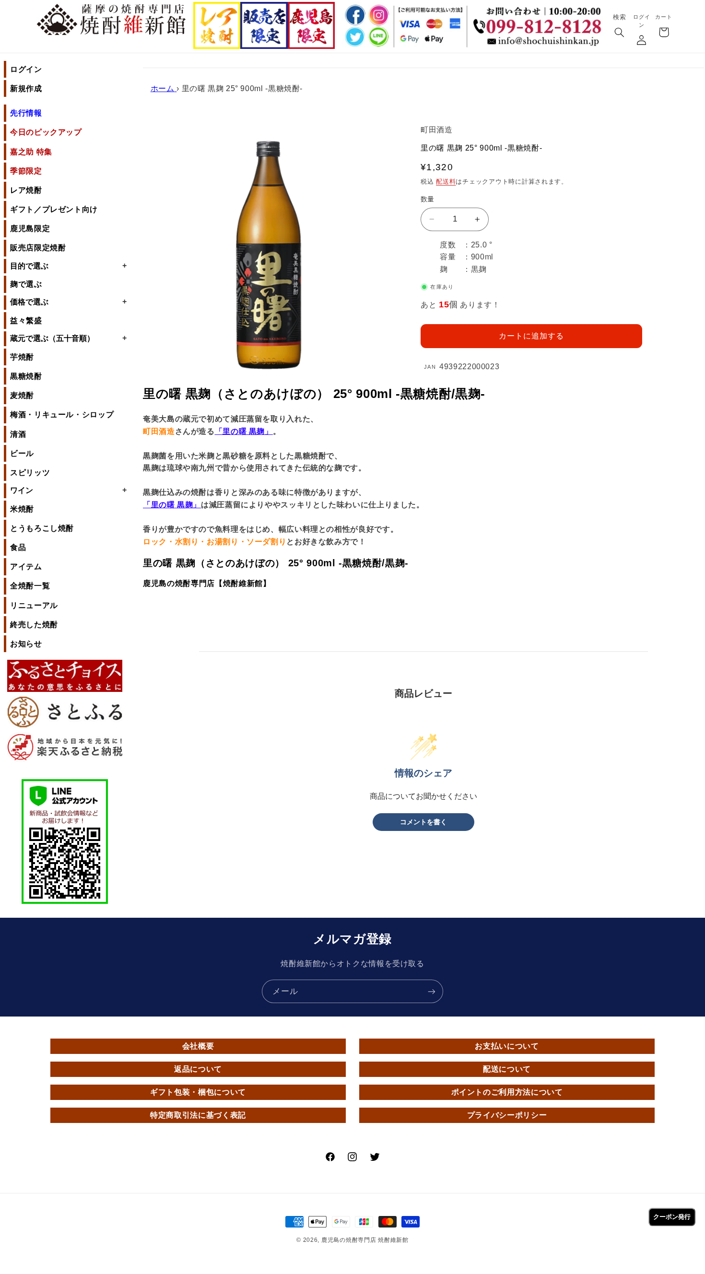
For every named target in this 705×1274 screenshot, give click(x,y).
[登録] (432, 991)
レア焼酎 (26, 190)
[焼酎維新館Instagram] (378, 14)
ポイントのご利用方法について (507, 1092)
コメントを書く (423, 822)
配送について (507, 1069)
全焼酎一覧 (30, 586)
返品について (198, 1069)
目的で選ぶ (68, 265)
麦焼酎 (22, 395)
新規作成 (26, 88)
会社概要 (198, 1046)
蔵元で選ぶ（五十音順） (68, 338)
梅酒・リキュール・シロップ (62, 414)
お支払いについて (507, 1046)
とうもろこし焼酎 (42, 528)
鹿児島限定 (30, 228)
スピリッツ (30, 472)
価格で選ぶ (68, 301)
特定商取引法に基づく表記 (198, 1115)
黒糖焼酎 (26, 376)
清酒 (18, 434)
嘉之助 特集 (31, 152)
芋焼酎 (22, 357)
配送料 (446, 181)
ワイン (68, 490)
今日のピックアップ (46, 132)
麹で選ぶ (26, 284)
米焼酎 (22, 509)
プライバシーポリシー (507, 1115)
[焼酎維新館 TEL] (539, 19)
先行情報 (26, 113)
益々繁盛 (26, 320)
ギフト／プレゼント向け (54, 209)
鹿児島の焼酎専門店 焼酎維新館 (365, 1240)
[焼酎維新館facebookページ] (354, 14)
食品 (18, 547)
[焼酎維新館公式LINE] (378, 37)
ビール (22, 453)
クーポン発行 (672, 1216)
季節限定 (26, 171)
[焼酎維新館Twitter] (354, 37)
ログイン (26, 69)
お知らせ (26, 644)
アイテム (26, 566)
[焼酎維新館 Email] (539, 42)
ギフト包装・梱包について (198, 1092)
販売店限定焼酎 (38, 248)
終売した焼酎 (34, 624)
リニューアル (34, 605)
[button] (619, 33)
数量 (428, 199)
